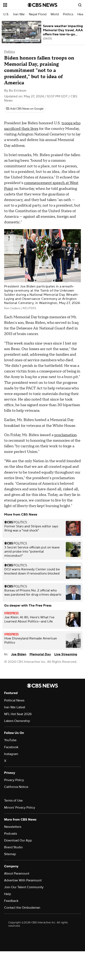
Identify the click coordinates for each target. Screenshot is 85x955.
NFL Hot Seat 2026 (18, 714)
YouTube (10, 740)
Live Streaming (65, 654)
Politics (68, 14)
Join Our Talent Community (24, 887)
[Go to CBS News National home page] (42, 5)
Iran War (19, 14)
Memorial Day (40, 654)
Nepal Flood (37, 14)
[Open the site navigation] (15, 5)
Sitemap (10, 854)
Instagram (11, 754)
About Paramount (16, 873)
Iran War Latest (14, 707)
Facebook (11, 747)
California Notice (16, 787)
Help (7, 894)
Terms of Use (13, 800)
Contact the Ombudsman (22, 907)
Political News (14, 700)
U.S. (6, 14)
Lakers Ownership (17, 721)
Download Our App (18, 840)
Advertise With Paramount (23, 880)
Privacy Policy (14, 780)
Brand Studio (13, 847)
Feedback (11, 900)
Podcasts (10, 833)
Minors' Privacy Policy (19, 807)
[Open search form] (80, 5)
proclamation (65, 435)
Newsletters (12, 826)
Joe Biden (18, 654)
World (55, 14)
